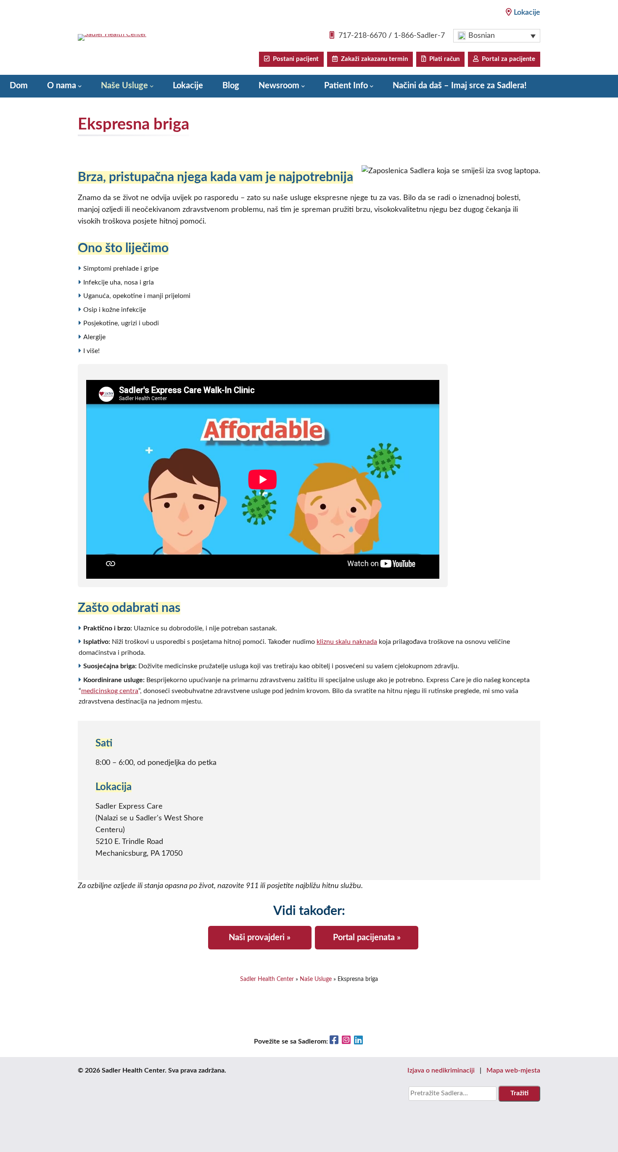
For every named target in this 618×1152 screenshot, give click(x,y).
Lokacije (527, 12)
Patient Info (346, 86)
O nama (61, 86)
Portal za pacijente (506, 59)
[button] (496, 35)
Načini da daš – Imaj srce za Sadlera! (460, 86)
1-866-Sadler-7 (419, 36)
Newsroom (279, 86)
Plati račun (443, 59)
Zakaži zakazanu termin (373, 59)
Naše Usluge (124, 86)
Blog (230, 86)
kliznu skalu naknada (347, 641)
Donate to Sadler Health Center (68, 107)
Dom (19, 86)
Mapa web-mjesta (513, 1070)
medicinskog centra (109, 691)
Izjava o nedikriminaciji (441, 1070)
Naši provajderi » (260, 937)
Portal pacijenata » (367, 937)
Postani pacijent (294, 59)
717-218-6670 (362, 36)
